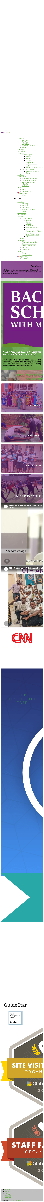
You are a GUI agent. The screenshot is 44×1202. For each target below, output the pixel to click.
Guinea (28, 158)
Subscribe (25, 184)
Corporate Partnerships (29, 180)
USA (27, 166)
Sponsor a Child (27, 191)
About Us (20, 138)
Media (24, 147)
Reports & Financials (28, 145)
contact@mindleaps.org (16, 1200)
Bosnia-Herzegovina (32, 171)
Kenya (28, 173)
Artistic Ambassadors (28, 182)
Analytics (20, 175)
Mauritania (29, 162)
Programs (20, 153)
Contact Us (25, 186)
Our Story (25, 140)
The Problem (21, 149)
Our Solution (21, 151)
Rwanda (28, 156)
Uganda (28, 160)
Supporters (25, 144)
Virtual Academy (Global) (34, 167)
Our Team (25, 142)
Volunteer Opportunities (29, 178)
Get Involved (21, 177)
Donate (19, 187)
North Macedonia (31, 164)
